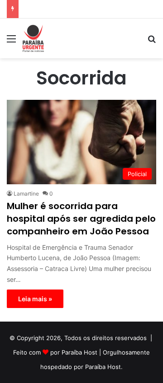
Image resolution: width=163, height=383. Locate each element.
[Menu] (11, 42)
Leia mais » (35, 299)
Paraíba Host (79, 352)
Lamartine (26, 193)
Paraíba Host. (104, 366)
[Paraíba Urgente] (33, 38)
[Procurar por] (151, 42)
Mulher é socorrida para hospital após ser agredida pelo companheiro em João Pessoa (81, 219)
